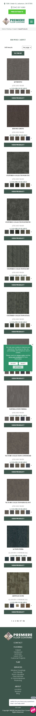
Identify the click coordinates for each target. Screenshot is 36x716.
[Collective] (17, 185)
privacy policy (21, 355)
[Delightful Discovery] (18, 583)
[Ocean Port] (12, 559)
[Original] (28, 372)
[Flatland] (28, 138)
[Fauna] (22, 138)
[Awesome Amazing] (22, 606)
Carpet (14, 29)
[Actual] (18, 69)
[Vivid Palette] (28, 606)
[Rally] (22, 465)
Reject (23, 363)
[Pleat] (22, 278)
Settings (18, 367)
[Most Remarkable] (12, 606)
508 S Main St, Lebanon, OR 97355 (19, 3)
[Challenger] (18, 443)
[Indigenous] (17, 372)
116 (18, 621)
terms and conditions (15, 357)
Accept (13, 363)
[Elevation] (17, 138)
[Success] (28, 465)
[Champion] (12, 465)
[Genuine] (17, 92)
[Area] (18, 116)
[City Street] (29, 559)
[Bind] (18, 256)
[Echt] (12, 92)
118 (24, 621)
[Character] (12, 185)
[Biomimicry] (18, 163)
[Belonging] (6, 372)
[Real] (28, 92)
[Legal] (22, 92)
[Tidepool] (18, 536)
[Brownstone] (18, 559)
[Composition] (22, 185)
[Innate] (22, 372)
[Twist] (28, 278)
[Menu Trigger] (31, 21)
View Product (18, 98)
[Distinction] (28, 185)
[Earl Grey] (23, 559)
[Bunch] (12, 278)
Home (4, 29)
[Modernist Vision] (17, 606)
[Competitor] (17, 465)
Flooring (9, 29)
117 (21, 621)
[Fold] (17, 278)
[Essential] (12, 372)
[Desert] (12, 138)
